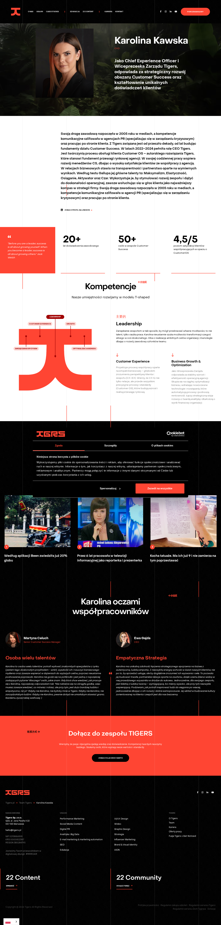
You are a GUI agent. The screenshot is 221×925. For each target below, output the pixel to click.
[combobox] (11, 921)
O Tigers (173, 818)
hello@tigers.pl (13, 830)
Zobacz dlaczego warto (110, 758)
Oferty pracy (175, 831)
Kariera (172, 827)
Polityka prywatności (148, 905)
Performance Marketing (72, 818)
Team (171, 822)
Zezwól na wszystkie (159, 488)
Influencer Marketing (124, 839)
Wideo (117, 824)
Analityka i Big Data (69, 834)
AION (117, 850)
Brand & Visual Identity (125, 844)
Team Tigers (25, 802)
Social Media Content (71, 824)
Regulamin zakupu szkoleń (174, 905)
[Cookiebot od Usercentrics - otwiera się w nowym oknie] (169, 434)
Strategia (119, 834)
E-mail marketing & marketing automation (81, 839)
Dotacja (211, 909)
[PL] (11, 921)
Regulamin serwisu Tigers (202, 905)
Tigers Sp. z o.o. (14, 817)
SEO (62, 844)
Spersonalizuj (108, 488)
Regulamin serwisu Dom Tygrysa (189, 909)
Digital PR (65, 829)
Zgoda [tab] (59, 445)
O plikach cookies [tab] (162, 445)
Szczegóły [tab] (110, 445)
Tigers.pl (10, 802)
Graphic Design (122, 829)
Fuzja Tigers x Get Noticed (182, 836)
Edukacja (64, 850)
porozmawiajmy (195, 12)
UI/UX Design (121, 818)
